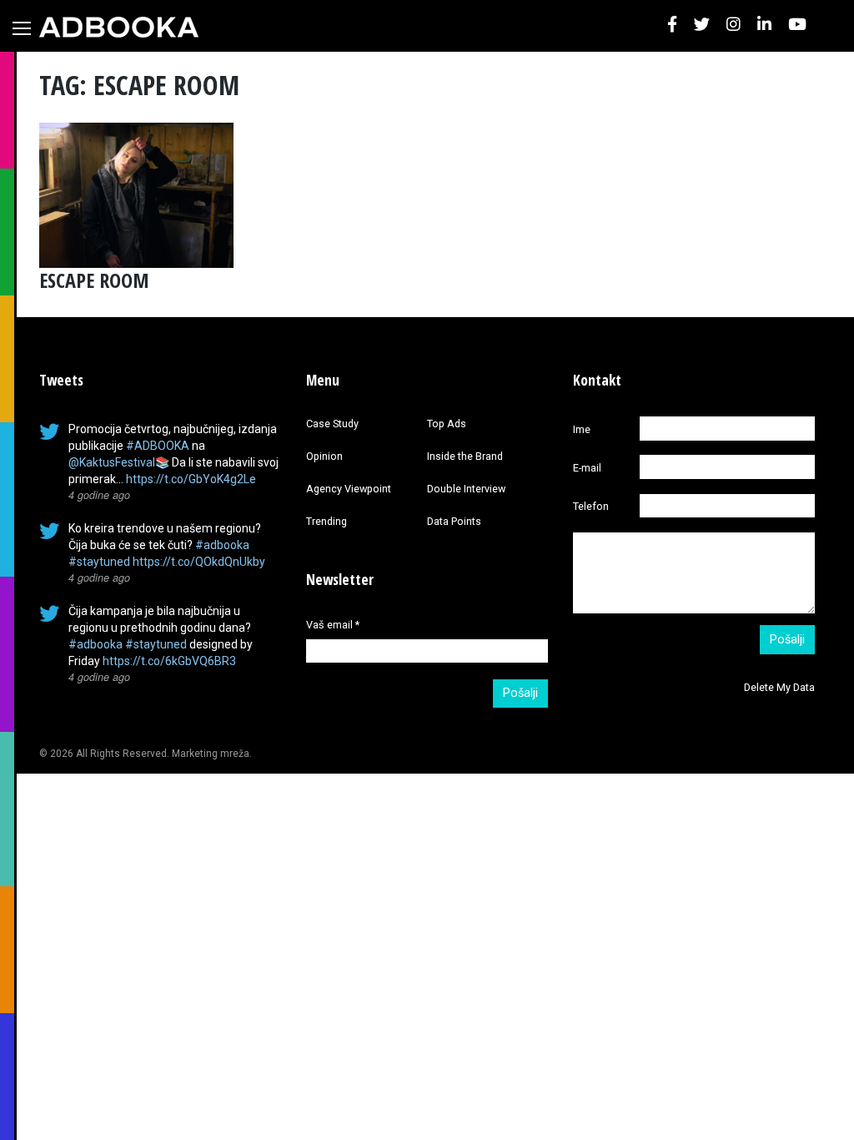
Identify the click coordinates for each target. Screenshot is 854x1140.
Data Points (454, 521)
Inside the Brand (465, 456)
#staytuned (99, 561)
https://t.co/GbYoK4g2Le (191, 479)
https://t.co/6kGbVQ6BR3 (169, 661)
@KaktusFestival (111, 462)
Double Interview (466, 488)
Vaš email (332, 624)
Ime (581, 429)
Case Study (332, 423)
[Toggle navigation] (21, 28)
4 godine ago (99, 494)
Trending (326, 521)
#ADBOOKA (157, 445)
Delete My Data (779, 687)
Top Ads (446, 423)
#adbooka (222, 545)
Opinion (324, 456)
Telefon (591, 506)
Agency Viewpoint (348, 488)
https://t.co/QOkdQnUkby (199, 561)
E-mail (587, 468)
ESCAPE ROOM (94, 280)
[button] (672, 25)
